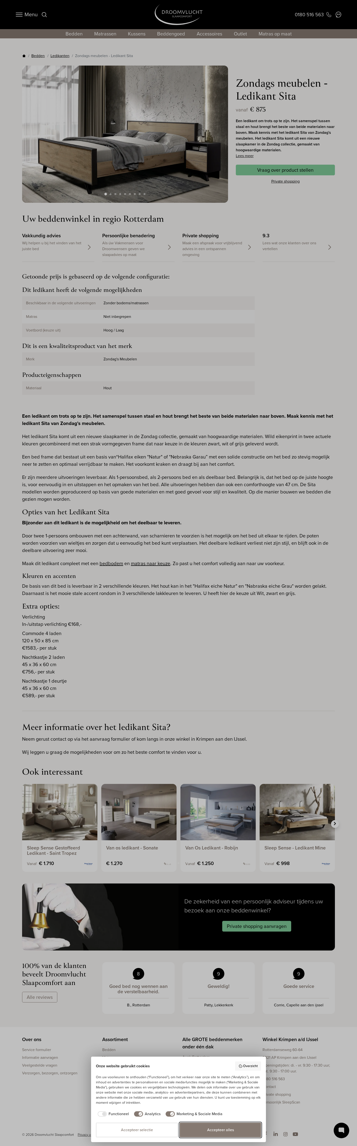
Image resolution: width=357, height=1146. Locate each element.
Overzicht (250, 1066)
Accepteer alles (220, 1130)
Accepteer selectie (137, 1130)
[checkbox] (112, 1114)
